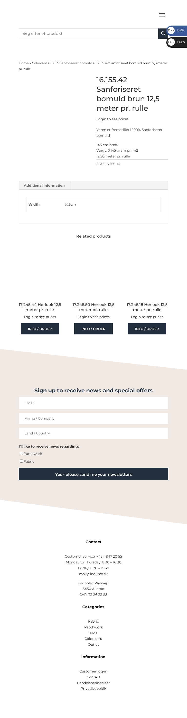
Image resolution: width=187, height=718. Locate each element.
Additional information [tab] (44, 185)
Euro (176, 42)
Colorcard (39, 63)
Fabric (29, 461)
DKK (176, 30)
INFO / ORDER (40, 329)
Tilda (93, 633)
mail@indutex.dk (93, 574)
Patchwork (33, 453)
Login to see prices (112, 119)
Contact (93, 677)
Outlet (93, 644)
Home (24, 63)
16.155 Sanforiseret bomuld (71, 63)
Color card (93, 638)
